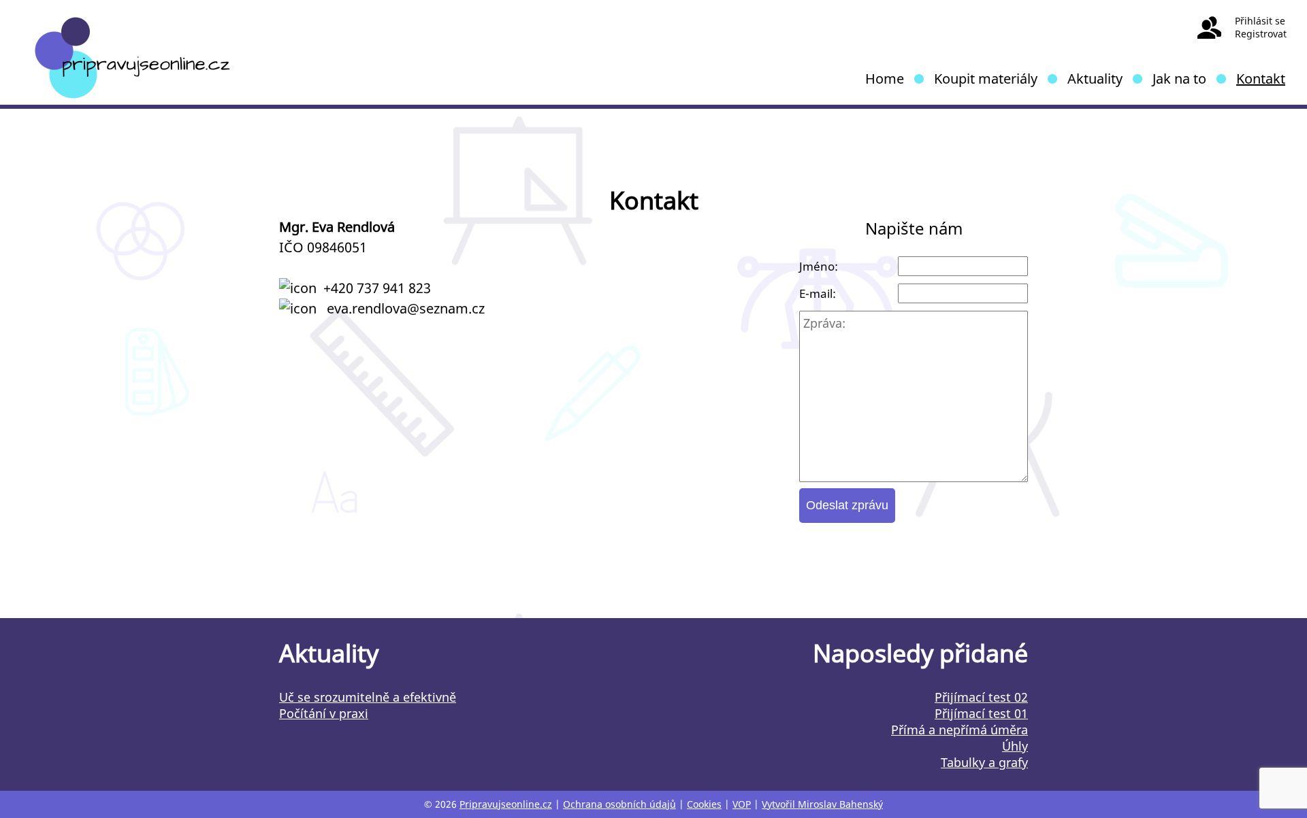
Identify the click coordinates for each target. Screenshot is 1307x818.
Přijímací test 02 (981, 697)
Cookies (704, 804)
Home (884, 78)
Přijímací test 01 (981, 713)
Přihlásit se (1260, 20)
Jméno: (818, 266)
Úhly (1015, 746)
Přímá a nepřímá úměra (959, 729)
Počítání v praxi (323, 713)
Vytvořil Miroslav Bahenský (822, 804)
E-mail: (817, 293)
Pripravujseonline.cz (505, 804)
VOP (741, 804)
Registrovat (1261, 33)
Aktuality (1095, 78)
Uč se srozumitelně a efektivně (367, 697)
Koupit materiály (985, 78)
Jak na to (1179, 78)
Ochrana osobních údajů (619, 804)
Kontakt (1260, 78)
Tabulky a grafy (984, 762)
